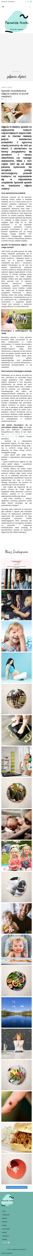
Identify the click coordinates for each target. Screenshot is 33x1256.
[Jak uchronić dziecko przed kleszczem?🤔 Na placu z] (16, 1106)
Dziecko (4, 1218)
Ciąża (4, 1211)
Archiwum (4, 1)
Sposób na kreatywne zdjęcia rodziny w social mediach (14, 93)
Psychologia (6, 1229)
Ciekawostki (5, 1215)
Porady (4, 87)
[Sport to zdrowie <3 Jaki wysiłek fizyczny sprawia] (16, 699)
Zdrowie (4, 1239)
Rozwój (9, 87)
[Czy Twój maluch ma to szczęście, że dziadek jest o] (16, 793)
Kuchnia (4, 1222)
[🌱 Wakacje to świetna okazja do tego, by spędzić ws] (16, 856)
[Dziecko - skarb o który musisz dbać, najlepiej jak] (16, 887)
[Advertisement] (16, 53)
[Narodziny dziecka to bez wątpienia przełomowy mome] (16, 950)
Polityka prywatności (6, 1253)
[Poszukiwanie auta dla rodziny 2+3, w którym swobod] (16, 605)
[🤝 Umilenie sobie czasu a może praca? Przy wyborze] (16, 761)
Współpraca (11, 1)
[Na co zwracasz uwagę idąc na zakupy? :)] (16, 981)
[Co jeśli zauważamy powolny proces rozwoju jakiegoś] (16, 730)
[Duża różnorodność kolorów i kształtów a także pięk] (16, 636)
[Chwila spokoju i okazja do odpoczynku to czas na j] (16, 1012)
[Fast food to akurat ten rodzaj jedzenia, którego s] (16, 1138)
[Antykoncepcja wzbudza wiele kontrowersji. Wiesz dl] (16, 1169)
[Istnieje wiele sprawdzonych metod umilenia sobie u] (16, 918)
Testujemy (5, 1236)
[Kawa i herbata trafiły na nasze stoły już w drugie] (16, 573)
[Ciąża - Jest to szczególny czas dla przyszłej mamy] (16, 667)
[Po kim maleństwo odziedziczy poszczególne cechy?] (16, 824)
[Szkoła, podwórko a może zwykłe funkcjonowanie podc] (16, 1044)
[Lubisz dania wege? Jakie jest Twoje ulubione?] (16, 1075)
